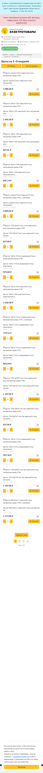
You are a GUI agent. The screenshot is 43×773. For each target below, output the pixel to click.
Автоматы (36, 17)
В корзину (35, 94)
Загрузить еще (21, 535)
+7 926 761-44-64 (9, 44)
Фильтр (12, 66)
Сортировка (32, 66)
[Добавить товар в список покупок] (37, 89)
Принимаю (21, 767)
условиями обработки (20, 756)
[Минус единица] (4, 94)
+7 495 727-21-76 (20, 44)
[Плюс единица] (11, 94)
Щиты (25, 20)
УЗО (20, 20)
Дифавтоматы (12, 20)
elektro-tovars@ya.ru (10, 42)
